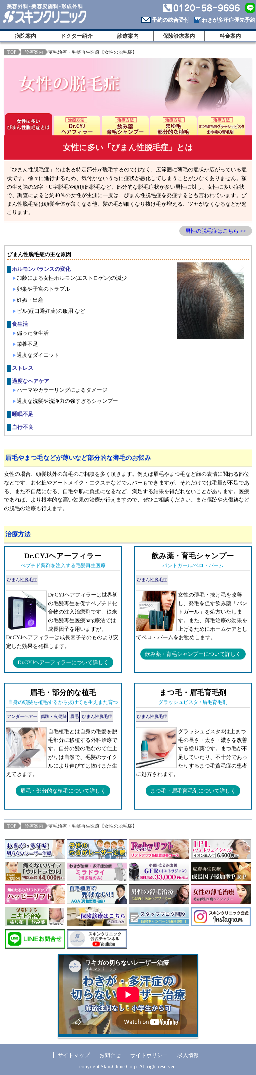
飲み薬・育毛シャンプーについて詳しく (193, 654)
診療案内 (128, 36)
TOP (11, 52)
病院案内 (25, 36)
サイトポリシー (149, 1055)
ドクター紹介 (77, 36)
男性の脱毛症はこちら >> (215, 231)
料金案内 (230, 36)
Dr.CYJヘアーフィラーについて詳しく (63, 662)
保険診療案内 (179, 36)
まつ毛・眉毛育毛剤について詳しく (193, 791)
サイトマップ (74, 1055)
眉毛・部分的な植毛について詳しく (63, 791)
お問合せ (110, 1055)
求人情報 (188, 1055)
